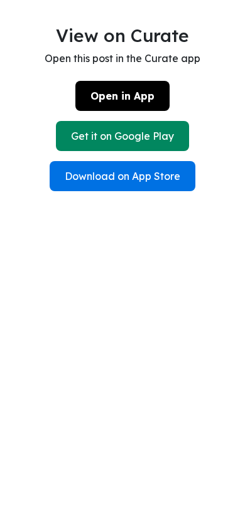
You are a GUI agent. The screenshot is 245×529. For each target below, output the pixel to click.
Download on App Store (122, 176)
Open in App (122, 96)
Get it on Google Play (122, 136)
